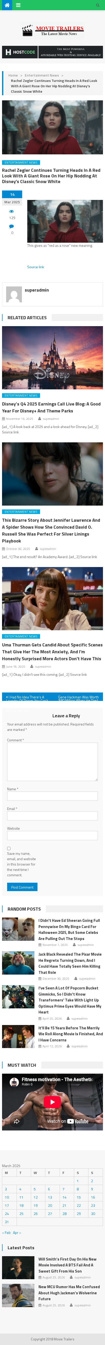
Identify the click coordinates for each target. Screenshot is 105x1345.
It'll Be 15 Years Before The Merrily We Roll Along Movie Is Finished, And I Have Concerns (70, 1034)
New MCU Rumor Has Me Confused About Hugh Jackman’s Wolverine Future (69, 1293)
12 (36, 1197)
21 (64, 1205)
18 (21, 1205)
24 (7, 1213)
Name (12, 789)
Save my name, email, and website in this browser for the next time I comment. (21, 864)
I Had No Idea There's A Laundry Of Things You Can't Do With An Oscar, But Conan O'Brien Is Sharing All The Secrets (27, 697)
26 (36, 1213)
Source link (35, 267)
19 (36, 1205)
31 (7, 1221)
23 (93, 1205)
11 (21, 1197)
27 (50, 1213)
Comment (15, 740)
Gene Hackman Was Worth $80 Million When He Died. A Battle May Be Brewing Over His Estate (78, 697)
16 (93, 1197)
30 (93, 1213)
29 (79, 1213)
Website (13, 828)
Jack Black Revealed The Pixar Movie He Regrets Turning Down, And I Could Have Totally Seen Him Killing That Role (70, 963)
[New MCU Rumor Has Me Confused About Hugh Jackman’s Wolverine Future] (18, 1295)
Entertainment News (42, 75)
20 (50, 1205)
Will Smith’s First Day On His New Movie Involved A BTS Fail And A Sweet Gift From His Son (67, 1265)
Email (12, 808)
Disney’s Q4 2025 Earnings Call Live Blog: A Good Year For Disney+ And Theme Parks (51, 407)
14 (64, 1197)
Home (13, 75)
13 (50, 1197)
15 (79, 1197)
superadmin (37, 289)
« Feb (6, 1232)
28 (64, 1213)
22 (79, 1205)
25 (21, 1213)
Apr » (17, 1232)
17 (7, 1205)
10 (7, 1197)
